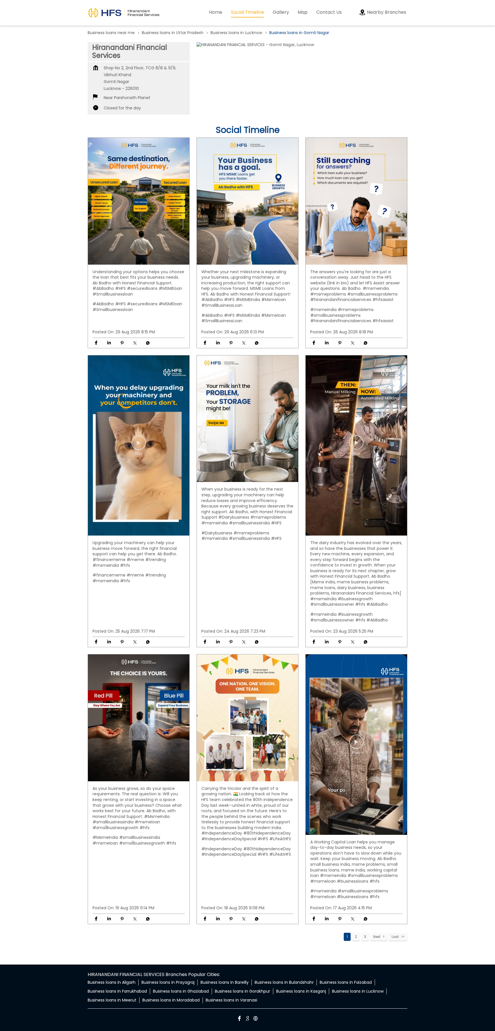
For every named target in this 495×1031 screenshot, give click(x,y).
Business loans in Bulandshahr (284, 982)
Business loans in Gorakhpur (242, 991)
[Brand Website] (256, 1019)
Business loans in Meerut (112, 1000)
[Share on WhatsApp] (147, 343)
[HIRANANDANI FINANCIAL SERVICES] (124, 12)
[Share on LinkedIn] (109, 343)
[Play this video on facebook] (138, 446)
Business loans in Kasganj (301, 991)
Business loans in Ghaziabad (181, 991)
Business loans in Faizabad (346, 982)
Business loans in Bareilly (225, 982)
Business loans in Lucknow (358, 991)
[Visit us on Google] (247, 1019)
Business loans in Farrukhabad (117, 991)
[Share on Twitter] (134, 343)
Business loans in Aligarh (111, 982)
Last (395, 936)
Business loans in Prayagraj (168, 982)
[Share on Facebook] (96, 343)
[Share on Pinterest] (121, 343)
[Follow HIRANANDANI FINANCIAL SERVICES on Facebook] (239, 1019)
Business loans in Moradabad (171, 1000)
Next (376, 936)
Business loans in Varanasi (231, 1000)
